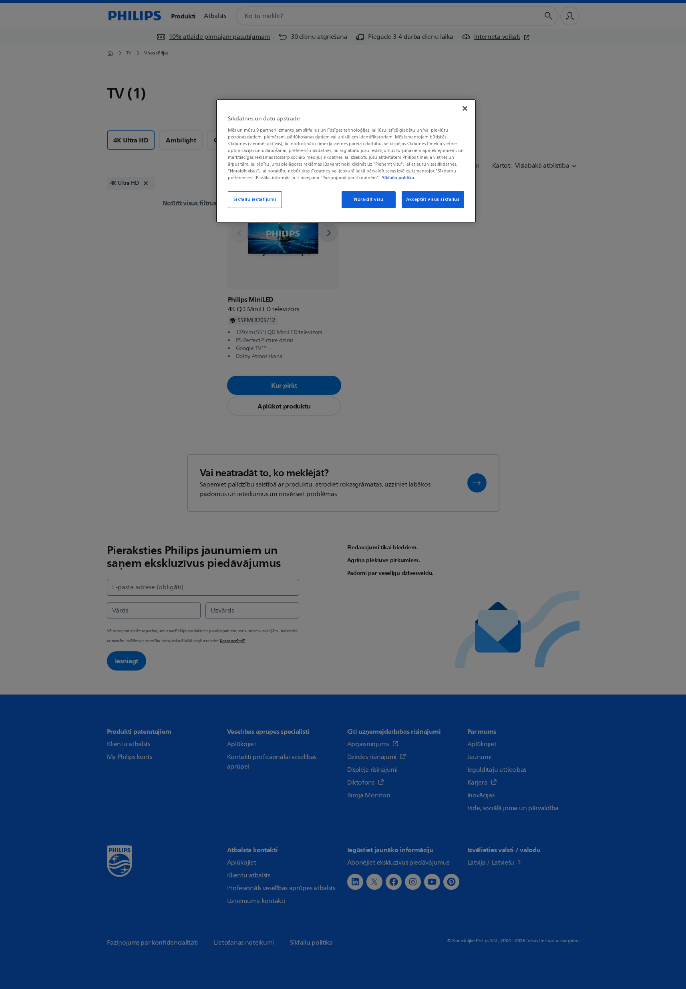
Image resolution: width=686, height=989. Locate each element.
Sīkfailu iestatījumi (254, 199)
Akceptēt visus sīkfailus (433, 199)
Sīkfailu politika (398, 178)
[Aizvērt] (465, 108)
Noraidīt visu (368, 199)
